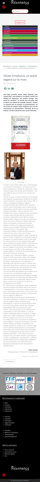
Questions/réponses (11, 436)
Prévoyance (7, 42)
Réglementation (9, 48)
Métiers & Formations (11, 38)
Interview (7, 29)
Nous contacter (9, 450)
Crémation (7, 40)
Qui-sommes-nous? (10, 452)
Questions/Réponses (10, 50)
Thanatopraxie (8, 45)
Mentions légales (10, 454)
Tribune (6, 26)
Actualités (7, 31)
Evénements (8, 52)
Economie (7, 35)
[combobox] (20, 11)
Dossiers (6, 33)
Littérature (7, 55)
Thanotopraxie (9, 434)
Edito (6, 403)
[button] (5, 88)
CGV (6, 456)
